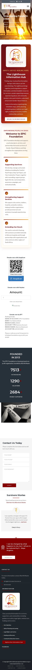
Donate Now (8, 557)
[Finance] (10, 6)
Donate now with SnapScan (16, 257)
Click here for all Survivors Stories (16, 502)
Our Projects (20, 666)
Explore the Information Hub (16, 119)
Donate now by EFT (16, 314)
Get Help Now (7, 625)
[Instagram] (21, 1)
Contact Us (11, 668)
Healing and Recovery (9, 635)
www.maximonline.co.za (16, 663)
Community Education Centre (11, 638)
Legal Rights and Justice (10, 632)
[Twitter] (19, 1)
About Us (10, 666)
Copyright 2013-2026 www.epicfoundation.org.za (17, 661)
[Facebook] (17, 1)
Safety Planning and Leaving (11, 628)
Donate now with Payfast (16, 287)
